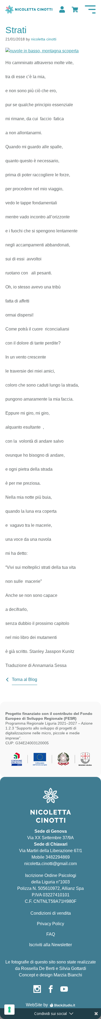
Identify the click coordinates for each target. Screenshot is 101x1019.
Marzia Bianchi (68, 975)
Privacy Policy (50, 923)
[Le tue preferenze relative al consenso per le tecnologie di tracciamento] (9, 1009)
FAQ (50, 934)
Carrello (74, 9)
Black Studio (62, 1005)
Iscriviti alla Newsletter (50, 944)
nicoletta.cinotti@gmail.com (50, 863)
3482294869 (58, 857)
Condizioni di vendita (50, 913)
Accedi (61, 9)
